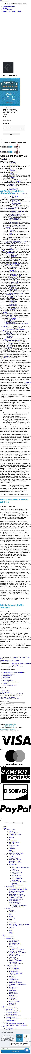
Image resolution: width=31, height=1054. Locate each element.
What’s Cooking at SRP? (15, 960)
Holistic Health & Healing (16, 894)
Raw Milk (11, 847)
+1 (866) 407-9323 (5, 691)
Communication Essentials (15, 212)
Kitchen (11, 929)
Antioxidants (12, 831)
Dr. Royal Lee (15, 196)
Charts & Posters (13, 163)
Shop (4, 828)
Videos (5, 1006)
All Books (11, 910)
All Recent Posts (10, 937)
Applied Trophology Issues (13, 1015)
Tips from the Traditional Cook (17, 984)
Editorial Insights (13, 948)
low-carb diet (6, 678)
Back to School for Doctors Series (18, 889)
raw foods (5, 683)
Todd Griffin (12, 989)
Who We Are (9, 1028)
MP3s (10, 919)
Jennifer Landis (13, 992)
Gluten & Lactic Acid (14, 171)
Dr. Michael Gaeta (14, 968)
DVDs (10, 915)
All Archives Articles (11, 319)
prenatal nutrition (8, 680)
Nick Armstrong (13, 987)
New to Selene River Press (19, 905)
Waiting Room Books (14, 220)
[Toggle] (6, 828)
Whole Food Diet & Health (15, 181)
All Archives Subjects (11, 318)
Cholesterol (12, 836)
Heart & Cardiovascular (15, 892)
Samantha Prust (13, 304)
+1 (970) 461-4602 (5, 692)
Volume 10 (10, 151)
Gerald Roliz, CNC (14, 974)
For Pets (11, 933)
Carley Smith (12, 998)
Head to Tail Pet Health (15, 982)
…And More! (12, 1003)
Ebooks (11, 916)
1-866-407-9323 (7, 9)
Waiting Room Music (14, 902)
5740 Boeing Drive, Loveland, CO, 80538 (11, 694)
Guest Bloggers (10, 985)
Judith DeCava (16, 874)
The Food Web (13, 962)
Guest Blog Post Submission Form (9, 698)
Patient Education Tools (15, 897)
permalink (13, 659)
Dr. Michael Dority (14, 970)
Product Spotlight (14, 940)
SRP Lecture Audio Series (16, 899)
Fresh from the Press (14, 943)
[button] (15, 1032)
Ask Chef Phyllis (13, 954)
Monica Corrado (16, 875)
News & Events (10, 938)
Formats (8, 908)
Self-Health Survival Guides (13, 951)
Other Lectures (13, 864)
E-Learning (12, 918)
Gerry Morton (13, 995)
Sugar (10, 850)
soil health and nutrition (9, 685)
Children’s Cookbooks (14, 165)
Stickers (11, 932)
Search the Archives (11, 322)
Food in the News (13, 941)
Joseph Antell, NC (14, 981)
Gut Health (11, 173)
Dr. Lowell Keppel (16, 201)
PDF (10, 921)
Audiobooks (12, 911)
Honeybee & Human (17, 963)
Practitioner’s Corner (12, 965)
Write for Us (12, 1004)
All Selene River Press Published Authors (19, 194)
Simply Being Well (14, 959)
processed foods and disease (11, 682)
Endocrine (11, 837)
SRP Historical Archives (10, 1008)
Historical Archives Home (13, 1011)
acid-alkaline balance (9, 674)
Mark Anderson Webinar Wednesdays (15, 329)
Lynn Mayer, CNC (13, 976)
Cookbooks (12, 848)
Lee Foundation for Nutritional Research (14, 672)
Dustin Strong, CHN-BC (15, 973)
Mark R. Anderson (17, 872)
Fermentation (12, 170)
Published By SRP (14, 904)
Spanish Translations (17, 907)
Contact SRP (9, 337)
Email (5, 117)
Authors (11, 866)
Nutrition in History (13, 188)
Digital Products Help (9, 6)
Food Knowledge (10, 829)
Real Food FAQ (12, 270)
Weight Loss (12, 851)
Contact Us (3, 721)
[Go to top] (0, 820)
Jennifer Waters (13, 1000)
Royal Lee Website (10, 325)
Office (10, 246)
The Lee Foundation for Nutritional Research (18, 1019)
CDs (10, 913)
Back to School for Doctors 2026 (12, 11)
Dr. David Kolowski (16, 203)
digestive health (7, 675)
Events (10, 946)
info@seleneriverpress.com (8, 697)
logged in (9, 667)
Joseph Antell (15, 880)
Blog (4, 935)
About (4, 1026)
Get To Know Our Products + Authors (19, 924)
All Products (12, 239)
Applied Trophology (3, 151)
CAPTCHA (6, 124)
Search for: (6, 822)
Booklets (11, 856)
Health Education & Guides (13, 855)
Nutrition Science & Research (17, 896)
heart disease (6, 677)
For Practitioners (10, 886)
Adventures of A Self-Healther (17, 952)
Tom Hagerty (12, 990)
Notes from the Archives (15, 956)
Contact (5, 8)
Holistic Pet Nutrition (14, 186)
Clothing (11, 927)
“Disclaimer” (9, 1009)
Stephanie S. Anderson (18, 885)
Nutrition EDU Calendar (15, 945)
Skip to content (4, 1)
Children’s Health (13, 858)
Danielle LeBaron (13, 993)
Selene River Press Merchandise (18, 888)
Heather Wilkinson (14, 1001)
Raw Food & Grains (14, 845)
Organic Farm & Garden (14, 189)
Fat (10, 839)
